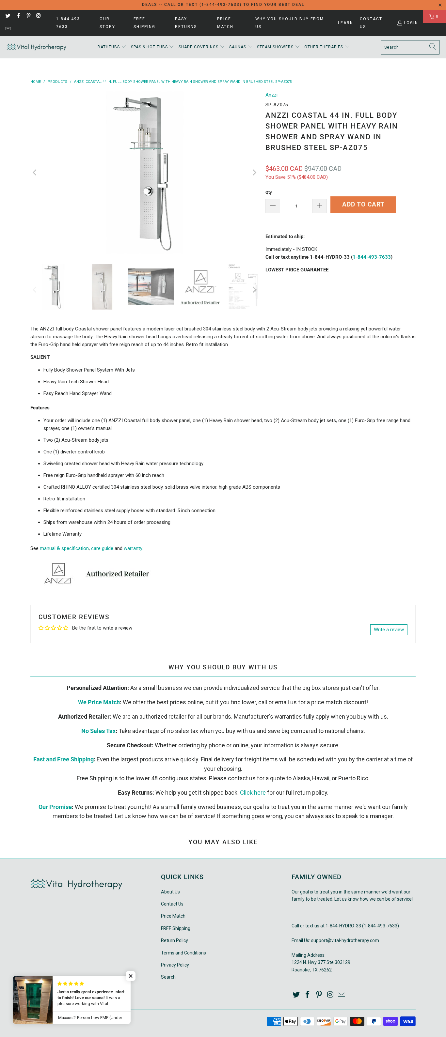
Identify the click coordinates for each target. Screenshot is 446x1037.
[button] (112, 47)
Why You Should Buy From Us (289, 23)
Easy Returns (186, 23)
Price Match (225, 23)
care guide (102, 548)
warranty (133, 548)
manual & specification (64, 548)
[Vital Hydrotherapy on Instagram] (38, 16)
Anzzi (271, 95)
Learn (345, 23)
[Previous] (35, 172)
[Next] (254, 172)
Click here (253, 792)
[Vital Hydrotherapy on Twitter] (7, 16)
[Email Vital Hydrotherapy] (7, 29)
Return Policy (174, 940)
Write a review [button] (389, 630)
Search (168, 977)
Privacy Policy (175, 965)
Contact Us (371, 23)
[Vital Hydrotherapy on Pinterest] (28, 16)
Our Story (107, 23)
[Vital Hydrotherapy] (37, 47)
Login (411, 23)
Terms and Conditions (183, 952)
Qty (268, 192)
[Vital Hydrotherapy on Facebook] (18, 16)
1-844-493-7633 (69, 23)
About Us (170, 891)
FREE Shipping (144, 23)
